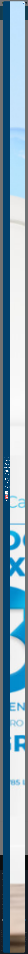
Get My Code (6, 497)
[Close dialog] (23, 3)
